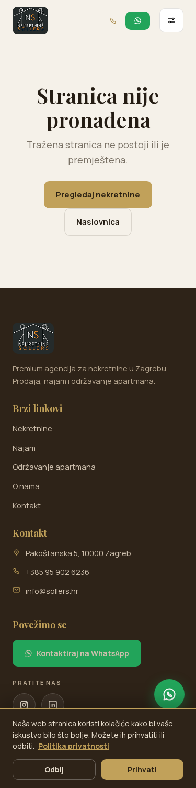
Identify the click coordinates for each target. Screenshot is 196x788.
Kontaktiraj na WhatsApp (83, 653)
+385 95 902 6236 (57, 572)
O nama (26, 486)
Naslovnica (98, 221)
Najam (24, 448)
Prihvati (142, 769)
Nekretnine (32, 429)
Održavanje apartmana (54, 467)
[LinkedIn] (52, 704)
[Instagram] (24, 704)
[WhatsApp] (169, 694)
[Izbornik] (171, 20)
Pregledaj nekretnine (98, 194)
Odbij (54, 769)
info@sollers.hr (52, 591)
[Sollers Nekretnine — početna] (30, 20)
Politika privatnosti (73, 746)
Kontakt (27, 505)
